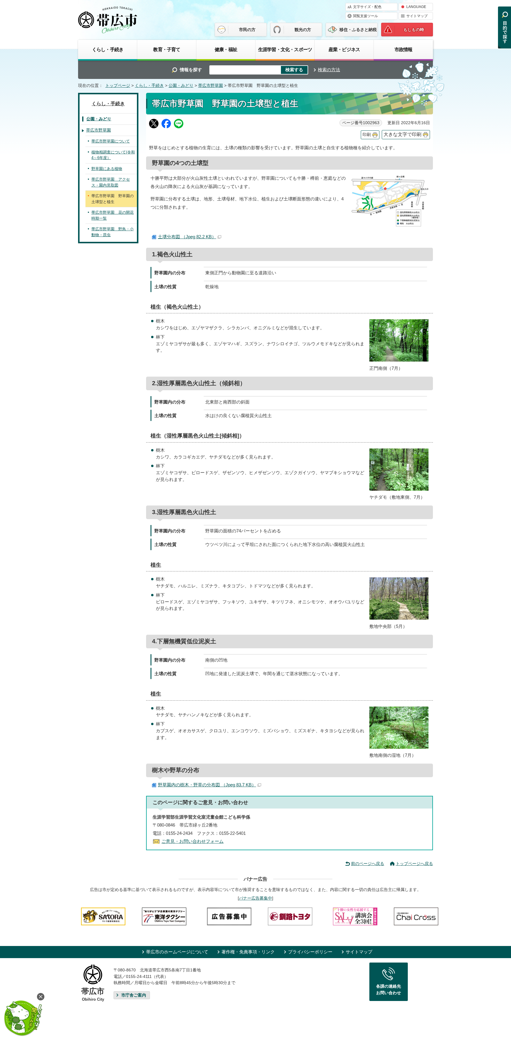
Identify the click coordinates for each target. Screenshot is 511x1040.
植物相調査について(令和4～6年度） (113, 155)
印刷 (367, 134)
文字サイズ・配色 (367, 7)
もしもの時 (413, 29)
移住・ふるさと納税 (358, 29)
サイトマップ (417, 16)
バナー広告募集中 (255, 898)
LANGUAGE (416, 7)
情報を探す (191, 69)
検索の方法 (329, 69)
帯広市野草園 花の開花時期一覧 (112, 215)
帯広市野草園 (210, 85)
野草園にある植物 (106, 168)
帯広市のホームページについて (177, 951)
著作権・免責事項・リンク (248, 951)
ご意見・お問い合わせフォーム (192, 841)
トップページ (117, 85)
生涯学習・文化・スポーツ (285, 49)
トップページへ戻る (414, 863)
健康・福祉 (226, 49)
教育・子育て (166, 49)
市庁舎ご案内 (133, 995)
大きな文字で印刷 (402, 134)
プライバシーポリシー (310, 951)
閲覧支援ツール (365, 16)
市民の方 (247, 29)
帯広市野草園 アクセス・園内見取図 (110, 182)
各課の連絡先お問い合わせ (388, 989)
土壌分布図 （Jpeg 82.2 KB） (187, 236)
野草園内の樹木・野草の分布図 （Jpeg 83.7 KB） (207, 784)
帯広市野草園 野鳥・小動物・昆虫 (112, 232)
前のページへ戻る (367, 863)
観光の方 (303, 29)
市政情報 (403, 49)
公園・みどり (181, 85)
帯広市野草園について (110, 141)
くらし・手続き (107, 49)
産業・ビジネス (344, 49)
